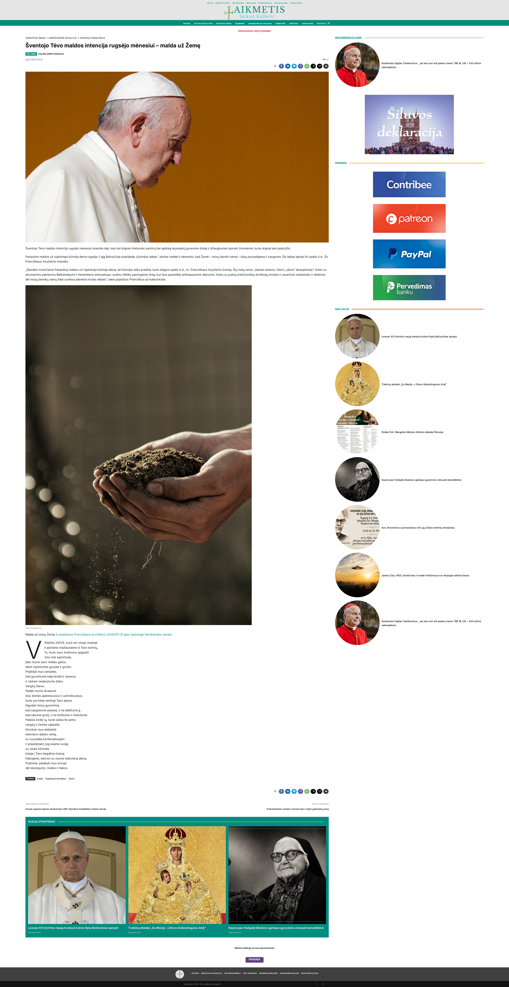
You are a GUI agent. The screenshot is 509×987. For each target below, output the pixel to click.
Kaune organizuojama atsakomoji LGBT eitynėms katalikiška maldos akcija (65, 809)
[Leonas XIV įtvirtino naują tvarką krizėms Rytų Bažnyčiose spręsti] (77, 875)
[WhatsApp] (307, 66)
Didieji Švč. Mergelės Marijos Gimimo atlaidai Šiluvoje (412, 432)
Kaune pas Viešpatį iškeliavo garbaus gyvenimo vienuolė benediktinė (276, 928)
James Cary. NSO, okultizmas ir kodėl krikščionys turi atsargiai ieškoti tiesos (425, 575)
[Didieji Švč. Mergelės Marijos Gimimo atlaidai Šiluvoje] (357, 431)
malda (40, 778)
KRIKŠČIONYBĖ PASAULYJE (63, 38)
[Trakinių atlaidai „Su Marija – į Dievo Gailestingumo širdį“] (177, 875)
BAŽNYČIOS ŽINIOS (35, 38)
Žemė (71, 778)
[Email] (319, 66)
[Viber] (300, 66)
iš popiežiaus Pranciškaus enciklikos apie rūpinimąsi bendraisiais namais (114, 634)
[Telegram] (294, 66)
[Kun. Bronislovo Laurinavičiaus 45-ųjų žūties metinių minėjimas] (357, 527)
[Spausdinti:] (326, 66)
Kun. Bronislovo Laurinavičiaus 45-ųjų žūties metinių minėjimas (418, 527)
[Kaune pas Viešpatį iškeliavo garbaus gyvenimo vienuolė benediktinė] (277, 875)
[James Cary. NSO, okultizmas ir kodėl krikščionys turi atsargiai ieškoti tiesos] (357, 575)
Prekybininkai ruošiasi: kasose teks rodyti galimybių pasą (298, 809)
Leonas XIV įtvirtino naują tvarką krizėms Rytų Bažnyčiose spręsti (73, 928)
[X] (313, 66)
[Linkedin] (287, 66)
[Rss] (323, 984)
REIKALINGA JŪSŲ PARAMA (254, 31)
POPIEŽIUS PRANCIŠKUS (92, 38)
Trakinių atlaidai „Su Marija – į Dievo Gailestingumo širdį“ (167, 928)
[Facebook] (281, 66)
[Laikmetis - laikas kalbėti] (254, 12)
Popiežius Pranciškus (55, 778)
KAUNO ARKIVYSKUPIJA (51, 54)
